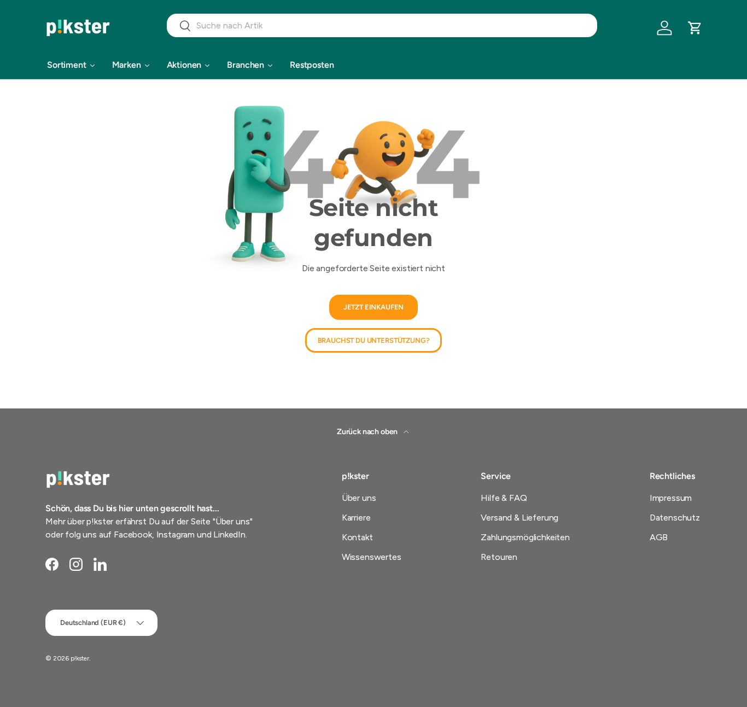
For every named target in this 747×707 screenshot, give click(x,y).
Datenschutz (675, 517)
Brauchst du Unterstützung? (374, 340)
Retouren (499, 557)
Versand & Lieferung (519, 517)
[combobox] (382, 25)
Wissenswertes (371, 557)
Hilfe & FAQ (504, 498)
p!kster (80, 658)
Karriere (356, 517)
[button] (695, 28)
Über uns (359, 498)
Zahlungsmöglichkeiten (525, 537)
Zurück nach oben (368, 431)
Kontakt (357, 537)
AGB (659, 537)
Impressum (671, 498)
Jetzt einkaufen (373, 307)
